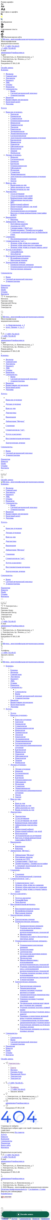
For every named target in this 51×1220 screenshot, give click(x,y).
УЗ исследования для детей (21, 196)
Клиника (4, 70)
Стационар (10, 237)
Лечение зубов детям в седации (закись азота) (28, 247)
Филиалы (9, 74)
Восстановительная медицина (18, 256)
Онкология (14, 144)
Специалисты (11, 89)
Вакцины (14, 219)
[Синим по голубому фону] (1, 20)
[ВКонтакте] (2, 309)
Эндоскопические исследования (23, 211)
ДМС (8, 82)
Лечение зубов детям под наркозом (24, 243)
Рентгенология (16, 209)
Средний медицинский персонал (23, 93)
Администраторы (17, 95)
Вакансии (10, 97)
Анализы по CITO (17, 226)
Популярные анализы (19, 224)
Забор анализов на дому (20, 187)
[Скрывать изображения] (2, 27)
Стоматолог (15, 172)
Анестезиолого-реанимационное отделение (28, 138)
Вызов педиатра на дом (19, 189)
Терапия (13, 151)
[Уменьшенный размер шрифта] (2, 4)
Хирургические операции (20, 269)
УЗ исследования (17, 194)
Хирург (13, 181)
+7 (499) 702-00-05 (12, 46)
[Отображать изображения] (2, 24)
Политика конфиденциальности (14, 1189)
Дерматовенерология (19, 133)
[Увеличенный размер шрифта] (3, 10)
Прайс (3, 290)
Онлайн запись (7, 68)
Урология (14, 127)
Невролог (14, 157)
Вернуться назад (7, 1132)
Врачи (12, 91)
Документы (10, 78)
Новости (4, 287)
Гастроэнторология (18, 136)
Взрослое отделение (14, 112)
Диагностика (11, 192)
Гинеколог (14, 161)
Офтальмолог (15, 168)
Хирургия (14, 114)
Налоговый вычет (13, 102)
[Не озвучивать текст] (2, 35)
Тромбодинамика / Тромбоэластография (26, 230)
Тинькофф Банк (16, 252)
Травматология (16, 125)
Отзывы (9, 85)
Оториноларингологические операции (26, 267)
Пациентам (5, 285)
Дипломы (10, 104)
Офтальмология (16, 146)
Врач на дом (11, 183)
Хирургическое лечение (16, 262)
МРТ (12, 202)
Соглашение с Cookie (37, 1189)
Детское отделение (13, 155)
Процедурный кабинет (19, 204)
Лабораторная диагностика (21, 200)
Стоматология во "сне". (15, 241)
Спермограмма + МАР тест (21, 228)
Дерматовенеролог (18, 174)
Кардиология (15, 140)
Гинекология (15, 116)
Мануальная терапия (18, 260)
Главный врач (11, 76)
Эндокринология (17, 131)
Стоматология (16, 118)
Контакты (5, 294)
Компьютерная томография (21, 198)
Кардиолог (14, 164)
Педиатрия (14, 170)
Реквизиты (10, 87)
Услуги (4, 108)
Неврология (15, 123)
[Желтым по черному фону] (1, 17)
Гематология (15, 129)
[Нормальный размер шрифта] (2, 7)
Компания (5, 1139)
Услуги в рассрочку (14, 250)
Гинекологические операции (22, 265)
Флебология (15, 153)
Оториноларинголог (18, 166)
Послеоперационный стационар (23, 239)
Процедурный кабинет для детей (23, 207)
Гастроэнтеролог (17, 159)
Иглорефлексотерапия (19, 258)
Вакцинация (11, 217)
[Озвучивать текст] (2, 32)
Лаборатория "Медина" (15, 222)
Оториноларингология (19, 121)
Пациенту (10, 80)
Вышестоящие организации (17, 100)
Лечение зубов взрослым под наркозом (26, 245)
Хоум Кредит (15, 254)
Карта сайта (6, 1145)
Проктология (15, 149)
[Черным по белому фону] (1, 14)
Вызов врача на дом (18, 185)
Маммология (15, 142)
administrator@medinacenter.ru (12, 53)
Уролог (13, 179)
